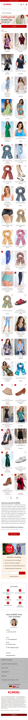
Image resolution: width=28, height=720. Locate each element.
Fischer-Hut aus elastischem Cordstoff (7, 401)
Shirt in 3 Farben (7, 50)
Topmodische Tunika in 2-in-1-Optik (7, 71)
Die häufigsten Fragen (13, 647)
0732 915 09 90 (12, 632)
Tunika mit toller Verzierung (20, 71)
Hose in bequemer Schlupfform (20, 289)
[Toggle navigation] (2, 4)
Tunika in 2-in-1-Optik (20, 93)
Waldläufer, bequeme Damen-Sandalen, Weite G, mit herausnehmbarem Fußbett (20, 468)
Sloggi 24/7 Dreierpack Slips (7, 225)
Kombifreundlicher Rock (20, 445)
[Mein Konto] (18, 4)
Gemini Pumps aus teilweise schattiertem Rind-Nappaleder (20, 401)
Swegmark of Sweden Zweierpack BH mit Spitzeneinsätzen (20, 334)
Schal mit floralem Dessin (21, 378)
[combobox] (14, 8)
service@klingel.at (12, 639)
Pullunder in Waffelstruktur (21, 490)
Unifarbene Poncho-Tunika (20, 50)
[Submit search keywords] (25, 8)
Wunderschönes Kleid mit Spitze (7, 468)
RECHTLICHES (4, 668)
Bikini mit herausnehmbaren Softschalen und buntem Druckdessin (20, 116)
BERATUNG (4, 676)
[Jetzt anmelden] (22, 573)
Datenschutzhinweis (14, 576)
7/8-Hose (7, 267)
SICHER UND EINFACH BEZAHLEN (9, 664)
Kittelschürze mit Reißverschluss (7, 94)
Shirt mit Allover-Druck (20, 423)
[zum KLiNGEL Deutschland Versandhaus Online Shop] (10, 687)
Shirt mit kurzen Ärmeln (7, 115)
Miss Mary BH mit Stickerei (21, 138)
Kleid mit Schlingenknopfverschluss (7, 423)
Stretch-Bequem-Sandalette (20, 181)
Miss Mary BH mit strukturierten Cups (7, 203)
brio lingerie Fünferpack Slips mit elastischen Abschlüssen (7, 289)
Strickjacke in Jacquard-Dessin (7, 355)
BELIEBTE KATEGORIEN (6, 660)
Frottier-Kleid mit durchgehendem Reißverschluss (7, 139)
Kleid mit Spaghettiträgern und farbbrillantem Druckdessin (7, 378)
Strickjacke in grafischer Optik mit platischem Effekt (7, 446)
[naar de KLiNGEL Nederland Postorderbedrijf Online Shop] (17, 687)
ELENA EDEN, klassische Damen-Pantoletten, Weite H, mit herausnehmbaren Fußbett (20, 311)
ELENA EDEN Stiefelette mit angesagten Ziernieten (7, 491)
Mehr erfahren (14, 534)
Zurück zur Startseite (6, 12)
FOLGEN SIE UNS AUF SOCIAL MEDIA (10, 680)
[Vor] (20, 497)
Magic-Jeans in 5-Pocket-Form (20, 160)
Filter (15, 26)
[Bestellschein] (23, 4)
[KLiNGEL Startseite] (7, 4)
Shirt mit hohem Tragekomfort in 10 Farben (20, 356)
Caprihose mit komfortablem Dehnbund (7, 334)
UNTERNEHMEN (5, 672)
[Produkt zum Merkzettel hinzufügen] (12, 34)
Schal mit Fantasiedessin (7, 160)
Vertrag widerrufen (10, 655)
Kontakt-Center (12, 644)
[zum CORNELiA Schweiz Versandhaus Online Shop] (14, 687)
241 (17, 497)
